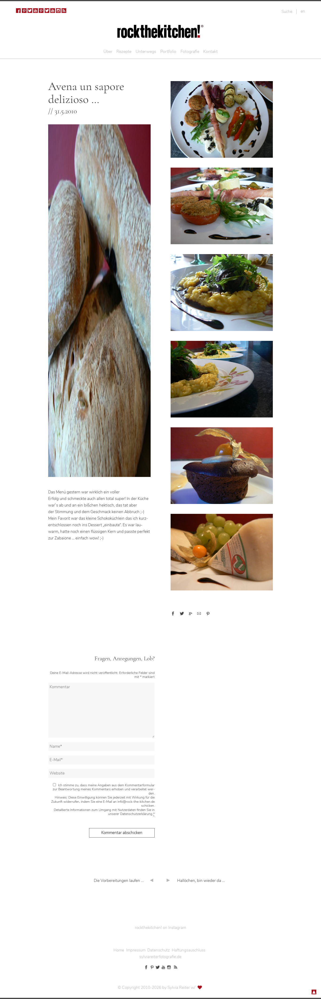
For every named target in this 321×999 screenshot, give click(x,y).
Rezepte (123, 51)
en (303, 11)
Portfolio (168, 51)
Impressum (135, 950)
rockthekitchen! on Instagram (160, 927)
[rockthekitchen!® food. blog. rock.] (160, 34)
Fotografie (189, 51)
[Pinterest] (24, 10)
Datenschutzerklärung (136, 814)
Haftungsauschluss (188, 950)
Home (119, 950)
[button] (173, 613)
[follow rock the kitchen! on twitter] (29, 10)
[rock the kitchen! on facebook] (18, 10)
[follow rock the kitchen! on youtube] (35, 10)
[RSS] (64, 10)
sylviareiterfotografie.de (160, 957)
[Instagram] (58, 10)
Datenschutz (158, 950)
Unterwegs (146, 51)
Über (107, 51)
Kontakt (210, 51)
